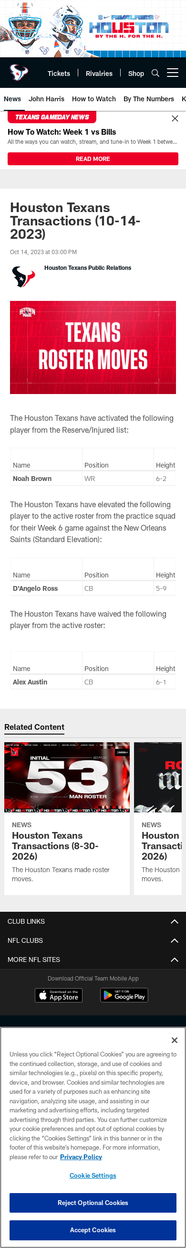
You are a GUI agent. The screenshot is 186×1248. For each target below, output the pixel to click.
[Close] (175, 119)
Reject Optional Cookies (93, 1202)
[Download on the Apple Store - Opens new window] (59, 996)
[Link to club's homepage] (19, 68)
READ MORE (93, 158)
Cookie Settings (93, 1175)
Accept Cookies (93, 1230)
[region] (93, 1137)
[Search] (155, 72)
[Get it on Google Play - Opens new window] (124, 1000)
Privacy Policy (81, 1157)
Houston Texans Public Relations (87, 267)
